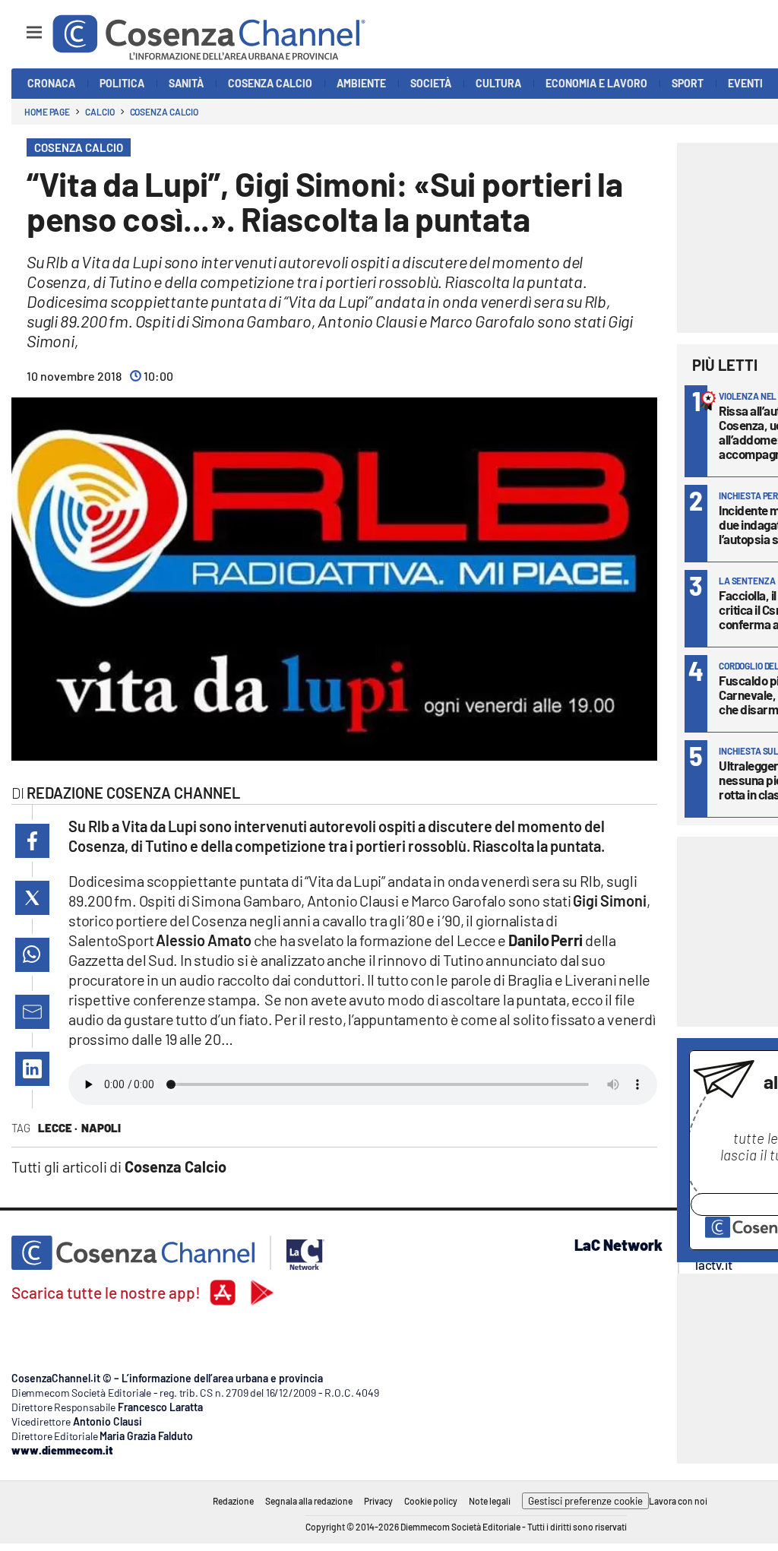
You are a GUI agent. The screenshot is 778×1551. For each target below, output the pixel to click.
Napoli (101, 1128)
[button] (32, 841)
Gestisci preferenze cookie (585, 1501)
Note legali (490, 1501)
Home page (47, 111)
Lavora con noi (678, 1501)
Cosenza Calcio (164, 111)
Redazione (233, 1501)
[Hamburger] (20, 25)
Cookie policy (430, 1501)
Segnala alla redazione (309, 1501)
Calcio (99, 111)
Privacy (378, 1501)
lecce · (57, 1128)
